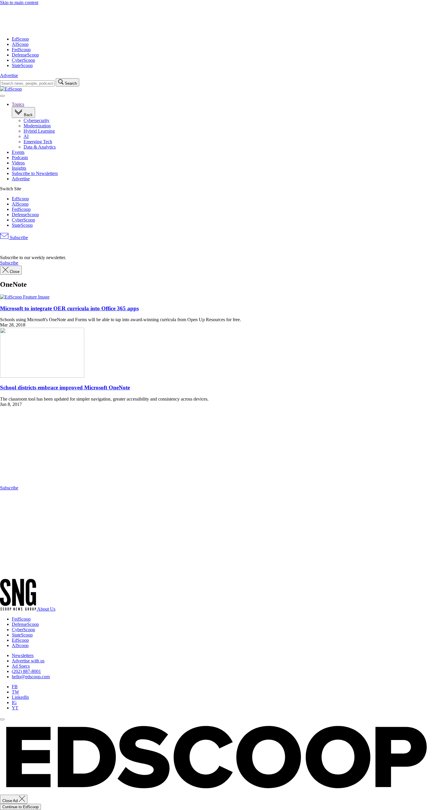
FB (15, 686)
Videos (18, 162)
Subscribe (18, 237)
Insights (19, 168)
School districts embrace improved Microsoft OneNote (65, 387)
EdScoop (20, 38)
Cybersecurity (36, 120)
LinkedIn (20, 697)
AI (26, 136)
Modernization (37, 125)
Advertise (9, 75)
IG (14, 702)
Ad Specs (21, 666)
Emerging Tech (38, 141)
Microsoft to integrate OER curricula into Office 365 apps (69, 308)
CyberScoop (23, 60)
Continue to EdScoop (20, 807)
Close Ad (10, 801)
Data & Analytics (40, 146)
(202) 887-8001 (26, 671)
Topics (18, 104)
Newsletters (23, 655)
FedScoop (21, 49)
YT (15, 707)
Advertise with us (28, 660)
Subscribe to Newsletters (35, 173)
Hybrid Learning (39, 131)
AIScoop (20, 44)
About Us (46, 608)
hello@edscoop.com (31, 676)
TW (15, 691)
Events (18, 152)
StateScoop (22, 65)
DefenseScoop (25, 54)
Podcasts (20, 157)
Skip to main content (19, 2)
